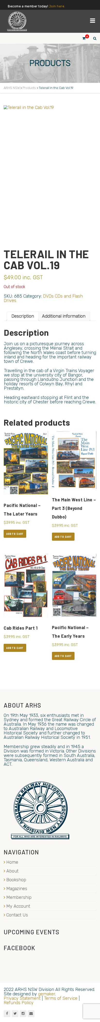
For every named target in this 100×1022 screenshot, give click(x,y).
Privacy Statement (22, 998)
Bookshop (16, 880)
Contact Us (17, 915)
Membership (19, 897)
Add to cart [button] (15, 533)
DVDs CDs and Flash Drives (43, 298)
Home (12, 862)
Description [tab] (22, 316)
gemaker (46, 994)
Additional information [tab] (63, 316)
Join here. (57, 6)
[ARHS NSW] (17, 21)
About (12, 871)
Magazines (16, 888)
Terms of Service (60, 998)
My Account (18, 906)
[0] (81, 38)
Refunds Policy (18, 1002)
